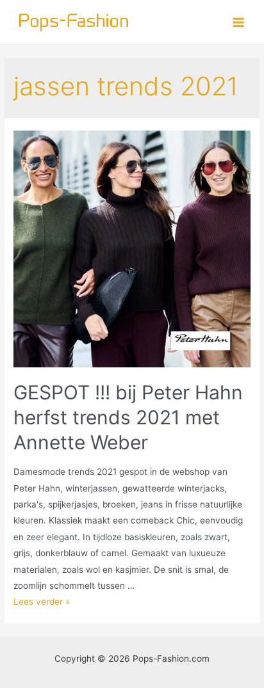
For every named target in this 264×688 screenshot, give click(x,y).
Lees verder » (41, 601)
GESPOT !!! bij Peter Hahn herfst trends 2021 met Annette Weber (128, 417)
